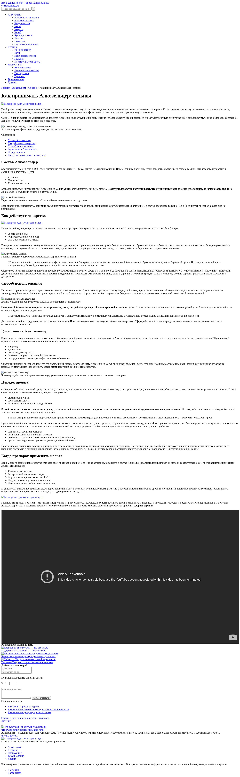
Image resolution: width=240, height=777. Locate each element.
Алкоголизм (14, 14)
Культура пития (23, 35)
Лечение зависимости (26, 70)
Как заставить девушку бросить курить (29, 712)
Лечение (19, 38)
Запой (17, 32)
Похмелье (19, 41)
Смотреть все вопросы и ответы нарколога (25, 718)
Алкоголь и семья (24, 20)
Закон (17, 26)
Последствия (21, 73)
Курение (12, 47)
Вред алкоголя (22, 23)
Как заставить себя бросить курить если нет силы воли (38, 709)
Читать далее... (9, 735)
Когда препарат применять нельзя (26, 155)
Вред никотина (22, 49)
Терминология (16, 79)
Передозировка (16, 152)
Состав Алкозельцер (19, 140)
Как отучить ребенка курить (23, 706)
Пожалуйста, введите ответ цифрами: (22, 677)
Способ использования (20, 146)
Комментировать (41, 698)
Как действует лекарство (21, 143)
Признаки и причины (26, 44)
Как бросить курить (25, 55)
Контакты (13, 770)
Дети (17, 52)
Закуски (18, 29)
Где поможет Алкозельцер (22, 149)
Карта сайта (14, 772)
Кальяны (19, 58)
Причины (19, 76)
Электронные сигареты (27, 61)
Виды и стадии (22, 67)
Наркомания (15, 64)
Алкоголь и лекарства (26, 17)
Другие (12, 82)
